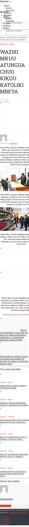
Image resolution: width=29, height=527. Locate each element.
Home (2, 37)
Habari (6, 16)
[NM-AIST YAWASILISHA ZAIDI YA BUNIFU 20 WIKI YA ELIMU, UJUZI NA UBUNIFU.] (5, 431)
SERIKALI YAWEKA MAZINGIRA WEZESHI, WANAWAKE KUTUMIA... (14, 404)
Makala (6, 28)
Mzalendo (4, 11)
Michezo (6, 23)
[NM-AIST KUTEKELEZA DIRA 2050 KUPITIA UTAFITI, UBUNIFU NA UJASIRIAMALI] (5, 448)
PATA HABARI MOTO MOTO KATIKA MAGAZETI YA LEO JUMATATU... (14, 421)
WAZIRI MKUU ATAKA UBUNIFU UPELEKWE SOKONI (13, 387)
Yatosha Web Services (18, 512)
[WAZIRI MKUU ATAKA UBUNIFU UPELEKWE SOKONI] (5, 379)
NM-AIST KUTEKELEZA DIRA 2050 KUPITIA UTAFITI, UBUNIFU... (14, 455)
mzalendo (5, 101)
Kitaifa (9, 18)
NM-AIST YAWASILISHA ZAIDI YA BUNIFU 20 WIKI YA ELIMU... (13, 438)
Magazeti (11, 416)
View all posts (5, 506)
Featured (3, 44)
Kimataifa (10, 21)
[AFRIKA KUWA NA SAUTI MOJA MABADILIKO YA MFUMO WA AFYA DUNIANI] (5, 465)
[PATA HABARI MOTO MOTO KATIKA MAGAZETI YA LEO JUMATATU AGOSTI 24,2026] (5, 414)
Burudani (7, 25)
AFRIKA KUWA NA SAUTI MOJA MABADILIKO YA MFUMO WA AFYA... (13, 473)
